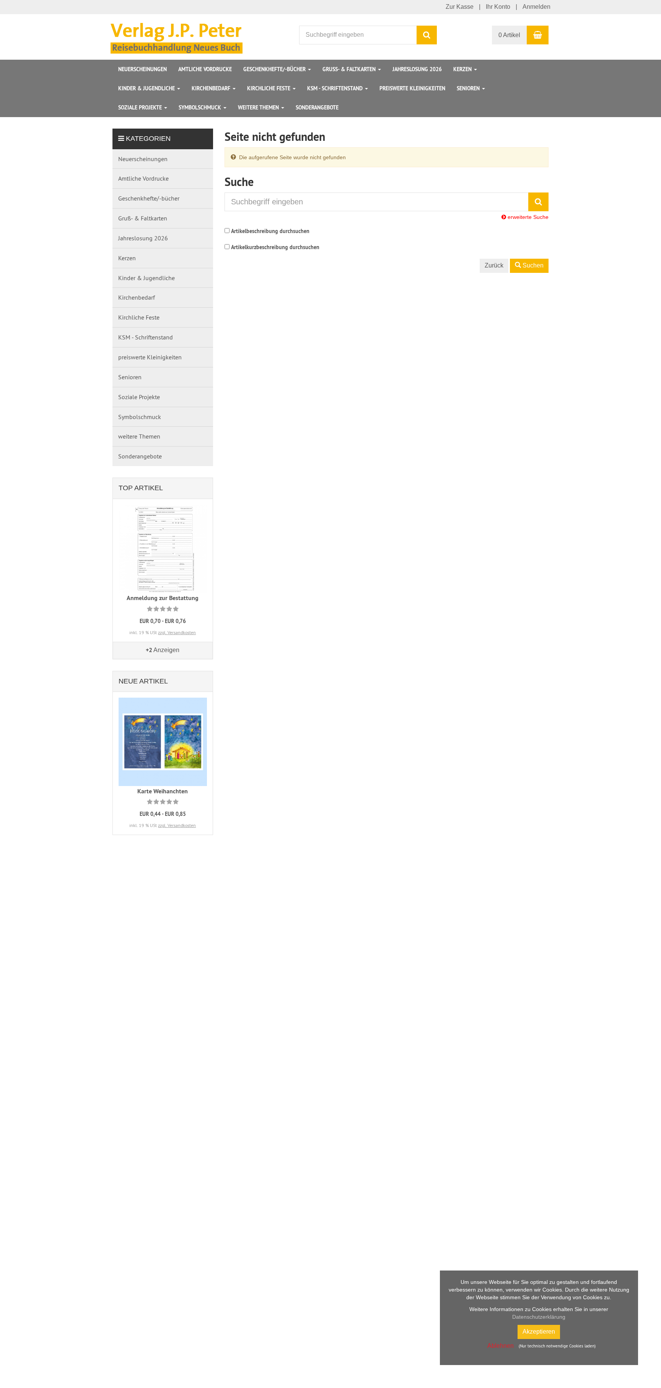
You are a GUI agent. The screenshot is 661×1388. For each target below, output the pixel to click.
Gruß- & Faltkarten (349, 69)
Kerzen (463, 69)
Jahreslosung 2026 (417, 69)
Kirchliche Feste (269, 88)
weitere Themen (259, 107)
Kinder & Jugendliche (147, 88)
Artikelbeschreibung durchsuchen (270, 231)
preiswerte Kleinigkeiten (412, 88)
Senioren (469, 88)
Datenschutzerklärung (538, 1317)
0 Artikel (509, 35)
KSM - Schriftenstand (335, 88)
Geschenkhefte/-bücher (275, 69)
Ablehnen (500, 1345)
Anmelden (536, 6)
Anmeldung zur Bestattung (163, 598)
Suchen (532, 265)
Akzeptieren (539, 1331)
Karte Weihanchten (162, 791)
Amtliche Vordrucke (205, 69)
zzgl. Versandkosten (177, 632)
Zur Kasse (460, 6)
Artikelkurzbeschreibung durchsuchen (275, 247)
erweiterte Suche (527, 217)
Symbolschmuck (201, 107)
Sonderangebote (317, 107)
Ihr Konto (498, 6)
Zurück (494, 265)
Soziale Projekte (140, 107)
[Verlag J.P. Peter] (179, 36)
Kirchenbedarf (212, 88)
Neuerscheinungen (142, 69)
